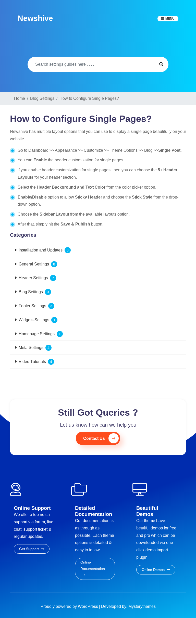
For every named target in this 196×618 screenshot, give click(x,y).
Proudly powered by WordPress (70, 606)
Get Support (29, 549)
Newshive (35, 18)
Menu (170, 18)
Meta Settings (31, 347)
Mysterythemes (142, 606)
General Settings (34, 264)
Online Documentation (92, 565)
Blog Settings (31, 292)
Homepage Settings (37, 334)
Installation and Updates (41, 250)
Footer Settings (32, 306)
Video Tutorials (32, 361)
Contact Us (94, 438)
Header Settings (33, 278)
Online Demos (154, 570)
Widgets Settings (34, 320)
